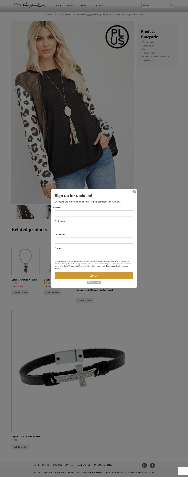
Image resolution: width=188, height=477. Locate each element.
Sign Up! (94, 275)
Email (57, 207)
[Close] (134, 191)
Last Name (60, 234)
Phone (58, 248)
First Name (60, 221)
